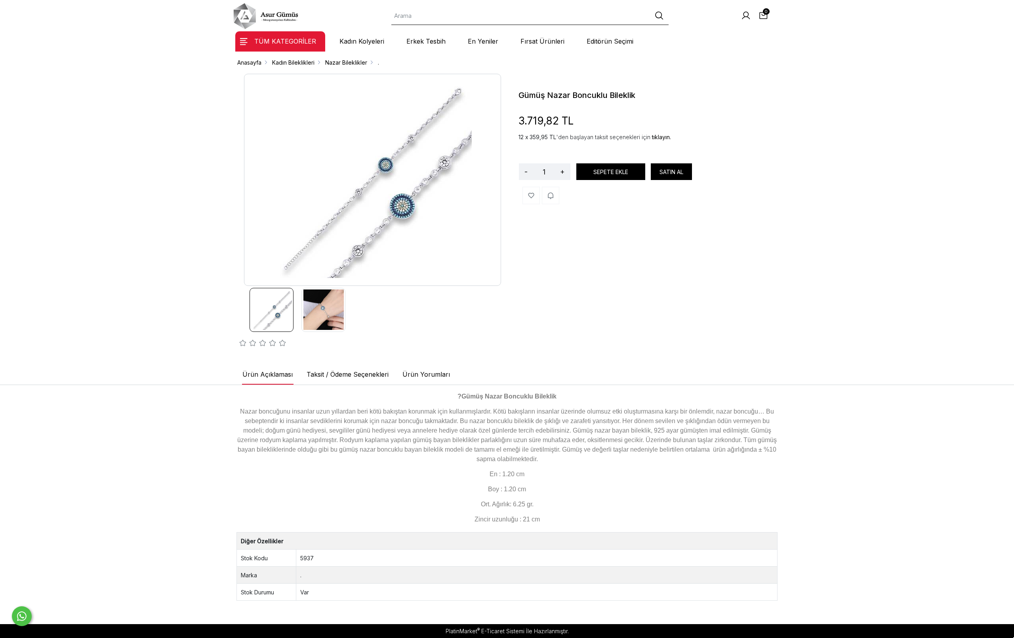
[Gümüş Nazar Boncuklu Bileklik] (373, 180)
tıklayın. (661, 137)
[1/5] (243, 344)
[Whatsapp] (22, 616)
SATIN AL (671, 172)
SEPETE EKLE (610, 172)
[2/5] (248, 344)
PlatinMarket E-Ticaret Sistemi (485, 631)
